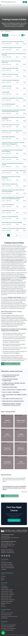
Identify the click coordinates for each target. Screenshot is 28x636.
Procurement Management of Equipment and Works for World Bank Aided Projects (13, 198)
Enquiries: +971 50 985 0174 (6, 549)
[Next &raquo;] (19, 235)
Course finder (4, 586)
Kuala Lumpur (20, 420)
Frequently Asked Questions (7, 601)
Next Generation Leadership (7, 564)
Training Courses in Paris (6, 598)
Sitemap (2, 604)
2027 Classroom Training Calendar (8, 628)
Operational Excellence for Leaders (11, 124)
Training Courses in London (7, 589)
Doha (7, 434)
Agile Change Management (8, 136)
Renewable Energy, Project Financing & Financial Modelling (14, 54)
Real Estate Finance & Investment (10, 157)
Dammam (7, 448)
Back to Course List (12, 363)
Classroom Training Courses (7, 612)
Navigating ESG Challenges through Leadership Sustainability (13, 118)
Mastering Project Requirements (10, 184)
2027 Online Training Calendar (7, 630)
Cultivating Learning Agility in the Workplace (13, 98)
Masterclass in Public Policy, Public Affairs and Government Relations (13, 190)
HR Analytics (3, 569)
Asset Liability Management (8, 104)
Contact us (3, 576)
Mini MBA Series (4, 618)
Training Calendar (4, 587)
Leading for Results (7, 86)
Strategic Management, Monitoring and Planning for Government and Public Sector (13, 110)
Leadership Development (6, 562)
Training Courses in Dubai (6, 596)
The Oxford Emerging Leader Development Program (12, 164)
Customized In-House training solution (9, 616)
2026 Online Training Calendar (7, 626)
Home (2, 31)
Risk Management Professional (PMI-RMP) (12, 222)
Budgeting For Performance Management (12, 130)
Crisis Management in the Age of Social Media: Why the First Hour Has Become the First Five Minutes (14, 488)
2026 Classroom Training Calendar (8, 625)
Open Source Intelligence (8, 204)
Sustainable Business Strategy (7, 565)
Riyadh (7, 420)
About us (3, 578)
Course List (3, 606)
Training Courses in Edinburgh (7, 594)
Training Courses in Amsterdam (7, 599)
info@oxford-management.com (7, 552)
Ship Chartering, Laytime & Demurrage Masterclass (11, 61)
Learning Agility (6, 92)
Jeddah (20, 434)
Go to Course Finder (14, 520)
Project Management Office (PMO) (10, 68)
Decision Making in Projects (8, 210)
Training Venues (7, 31)
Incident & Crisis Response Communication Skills (14, 228)
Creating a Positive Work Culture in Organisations (14, 170)
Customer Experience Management (10, 80)
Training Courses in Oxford (6, 591)
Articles (2, 579)
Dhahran (20, 448)
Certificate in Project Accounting (10, 74)
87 (16, 235)
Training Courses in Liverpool (7, 592)
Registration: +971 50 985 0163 (7, 551)
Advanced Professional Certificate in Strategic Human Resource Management (13, 143)
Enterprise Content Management (10, 216)
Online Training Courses (6, 614)
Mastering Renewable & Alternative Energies (13, 41)
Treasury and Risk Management (7, 567)
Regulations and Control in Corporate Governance (11, 177)
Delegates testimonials (6, 603)
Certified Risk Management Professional (11, 47)
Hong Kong (7, 462)
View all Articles (11, 495)
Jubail (21, 462)
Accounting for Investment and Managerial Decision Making (12, 150)
